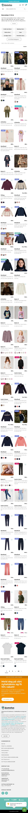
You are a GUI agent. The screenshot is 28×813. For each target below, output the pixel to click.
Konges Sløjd (7, 722)
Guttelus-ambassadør (8, 761)
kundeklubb (3, 725)
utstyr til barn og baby (13, 721)
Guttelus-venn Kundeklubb (9, 757)
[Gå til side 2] (21, 671)
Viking (2, 718)
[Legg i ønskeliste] (11, 53)
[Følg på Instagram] (6, 793)
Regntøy (18, 716)
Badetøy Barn (20, 29)
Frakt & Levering (6, 746)
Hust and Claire (20, 722)
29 (18, 671)
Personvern (5, 755)
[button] (24, 810)
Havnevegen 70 (5, 779)
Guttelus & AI (5, 759)
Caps (20, 32)
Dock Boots (14, 717)
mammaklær (4, 721)
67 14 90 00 (6, 768)
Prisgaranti (5, 750)
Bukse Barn (8, 32)
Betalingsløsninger (7, 748)
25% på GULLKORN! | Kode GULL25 (14, 1)
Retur (3, 743)
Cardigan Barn (7, 35)
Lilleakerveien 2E (5, 774)
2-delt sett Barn (8, 29)
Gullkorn (7, 724)
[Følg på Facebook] (2, 793)
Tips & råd (4, 752)
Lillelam (12, 722)
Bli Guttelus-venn (8, 699)
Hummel (3, 724)
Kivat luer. (13, 724)
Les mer (5, 736)
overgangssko (21, 717)
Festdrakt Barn (20, 35)
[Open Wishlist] (23, 5)
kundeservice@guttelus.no (7, 770)
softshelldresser (4, 717)
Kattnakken (23, 716)
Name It (3, 722)
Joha (15, 722)
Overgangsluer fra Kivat (10, 718)
